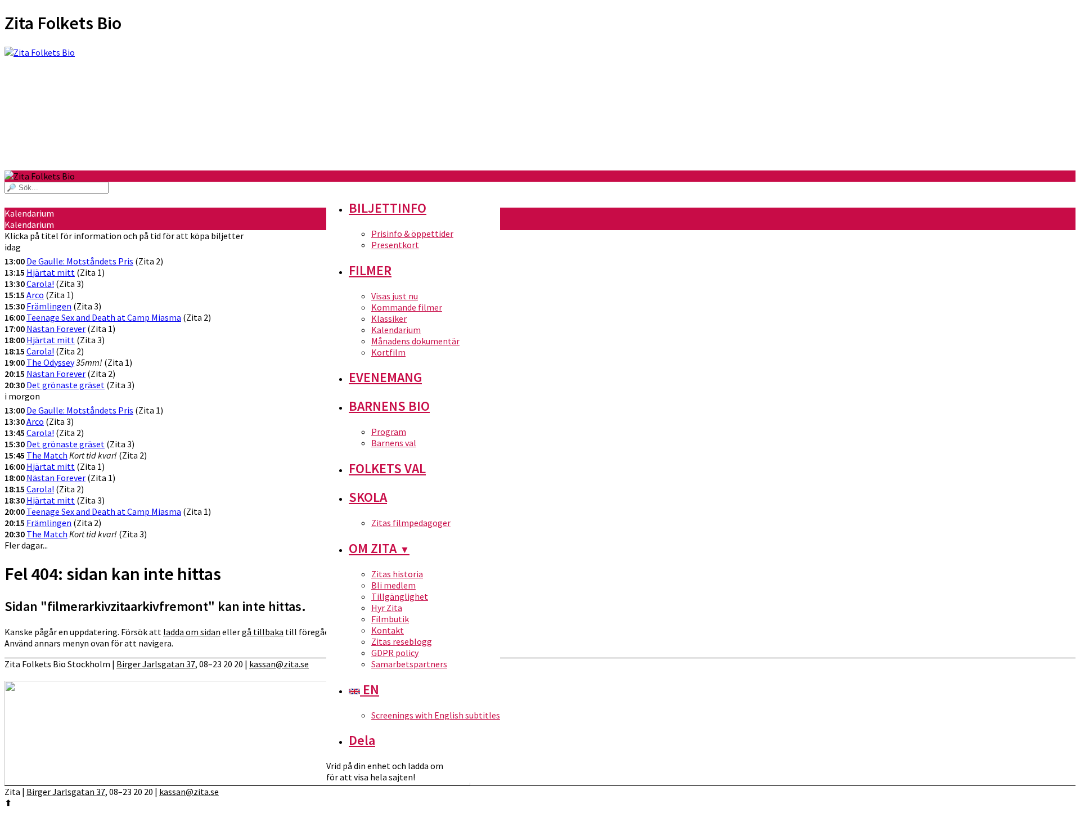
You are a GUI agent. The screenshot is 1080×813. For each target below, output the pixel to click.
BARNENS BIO (389, 406)
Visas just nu (394, 296)
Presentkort (395, 244)
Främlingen (48, 306)
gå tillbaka (263, 631)
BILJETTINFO (387, 208)
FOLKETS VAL (387, 468)
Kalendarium (396, 329)
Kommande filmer (406, 307)
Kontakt (387, 630)
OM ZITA (379, 548)
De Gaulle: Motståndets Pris (79, 261)
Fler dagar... (26, 545)
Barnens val (393, 442)
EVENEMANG (385, 377)
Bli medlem (393, 585)
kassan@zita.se (279, 664)
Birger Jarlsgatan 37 (155, 664)
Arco (35, 294)
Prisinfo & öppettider (412, 233)
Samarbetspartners (409, 664)
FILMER (370, 270)
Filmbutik (390, 619)
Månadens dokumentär (415, 341)
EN (369, 689)
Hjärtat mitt (50, 272)
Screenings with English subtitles (435, 715)
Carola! (40, 283)
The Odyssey (50, 362)
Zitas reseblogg (401, 641)
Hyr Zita (386, 607)
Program (388, 431)
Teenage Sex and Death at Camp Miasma (103, 317)
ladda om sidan (191, 631)
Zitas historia (397, 574)
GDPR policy (394, 652)
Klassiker (389, 318)
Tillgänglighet (399, 596)
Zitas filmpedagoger (411, 522)
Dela (362, 740)
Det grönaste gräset (65, 384)
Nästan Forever (56, 328)
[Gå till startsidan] (540, 108)
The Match (47, 455)
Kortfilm (388, 352)
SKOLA (368, 497)
